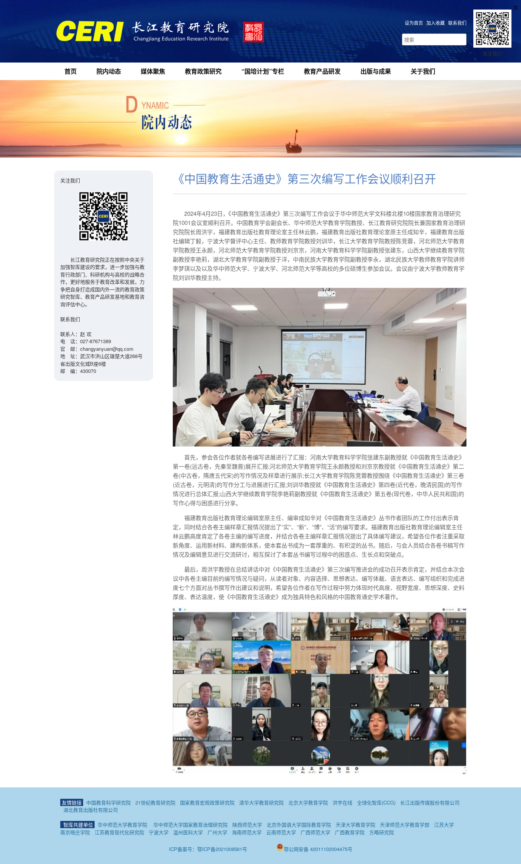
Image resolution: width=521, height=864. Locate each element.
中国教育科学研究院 (108, 802)
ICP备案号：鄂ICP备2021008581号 (209, 849)
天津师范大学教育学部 (404, 824)
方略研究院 (381, 832)
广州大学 (217, 832)
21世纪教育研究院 (155, 802)
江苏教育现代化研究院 (119, 832)
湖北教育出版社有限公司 (90, 809)
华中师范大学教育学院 (122, 824)
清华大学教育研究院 (261, 802)
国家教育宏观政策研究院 (207, 802)
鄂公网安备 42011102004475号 (318, 849)
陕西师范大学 (247, 824)
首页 (70, 71)
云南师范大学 (281, 832)
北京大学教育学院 (308, 802)
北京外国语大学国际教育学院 (299, 824)
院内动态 (108, 71)
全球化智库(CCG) (376, 802)
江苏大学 (444, 824)
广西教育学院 (350, 832)
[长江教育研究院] (185, 31)
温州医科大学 (188, 832)
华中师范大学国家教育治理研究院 (190, 824)
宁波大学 (159, 832)
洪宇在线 (342, 802)
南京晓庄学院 (75, 832)
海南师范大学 (247, 832)
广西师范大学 (315, 832)
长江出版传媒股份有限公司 (430, 802)
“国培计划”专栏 (262, 71)
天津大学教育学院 (355, 824)
